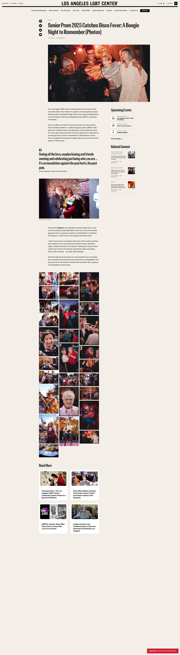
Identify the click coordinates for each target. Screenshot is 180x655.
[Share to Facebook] (40, 21)
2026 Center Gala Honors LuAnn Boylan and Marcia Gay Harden (118, 172)
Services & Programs (39, 10)
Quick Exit (162, 651)
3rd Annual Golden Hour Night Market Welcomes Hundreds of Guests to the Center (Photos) (118, 186)
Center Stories (115, 152)
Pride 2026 (86, 10)
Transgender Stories (116, 153)
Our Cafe (76, 10)
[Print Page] (40, 34)
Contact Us (134, 10)
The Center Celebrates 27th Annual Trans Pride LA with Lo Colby (118, 158)
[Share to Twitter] (40, 25)
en (176, 3)
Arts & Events (65, 10)
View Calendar (116, 138)
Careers (109, 10)
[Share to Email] (40, 30)
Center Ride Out (98, 10)
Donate (144, 10)
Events (50, 20)
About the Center (120, 10)
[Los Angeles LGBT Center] (90, 3)
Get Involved (53, 10)
